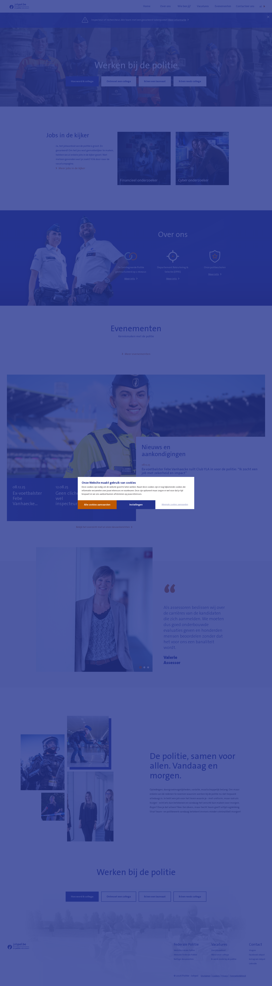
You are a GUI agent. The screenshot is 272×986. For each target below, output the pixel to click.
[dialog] (136, 493)
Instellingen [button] (136, 504)
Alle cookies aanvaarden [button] (97, 504)
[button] (174, 504)
